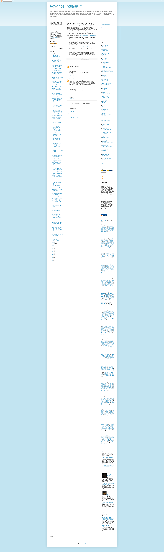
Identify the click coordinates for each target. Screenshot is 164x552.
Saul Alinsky (111, 412)
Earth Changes (106, 285)
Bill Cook (106, 238)
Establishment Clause (104, 292)
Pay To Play (109, 387)
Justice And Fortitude (105, 81)
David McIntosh (107, 271)
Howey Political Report (106, 137)
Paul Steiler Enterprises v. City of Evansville (88, 35)
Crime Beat (103, 265)
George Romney (104, 300)
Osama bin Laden (104, 382)
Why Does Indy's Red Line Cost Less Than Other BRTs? (57, 235)
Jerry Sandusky (108, 328)
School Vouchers (103, 413)
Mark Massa (104, 358)
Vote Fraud (110, 439)
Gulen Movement (108, 305)
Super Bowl (104, 423)
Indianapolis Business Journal (107, 142)
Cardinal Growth (103, 247)
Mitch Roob (106, 372)
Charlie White (109, 252)
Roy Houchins (105, 409)
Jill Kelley (111, 329)
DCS (112, 273)
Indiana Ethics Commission (107, 312)
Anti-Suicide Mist (110, 226)
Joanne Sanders (109, 330)
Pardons (106, 383)
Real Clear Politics (105, 154)
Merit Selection (111, 365)
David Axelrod (107, 269)
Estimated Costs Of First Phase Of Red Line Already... (57, 166)
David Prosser (109, 272)
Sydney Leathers (106, 425)
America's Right (105, 45)
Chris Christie (112, 253)
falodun (102, 294)
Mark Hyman (103, 357)
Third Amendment (104, 428)
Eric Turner (107, 289)
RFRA (108, 402)
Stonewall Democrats (104, 422)
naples (102, 374)
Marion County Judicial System (108, 356)
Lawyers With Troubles (106, 84)
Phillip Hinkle (111, 390)
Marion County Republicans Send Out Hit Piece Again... (57, 71)
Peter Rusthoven (110, 389)
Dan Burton (103, 266)
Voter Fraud (103, 440)
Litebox (110, 348)
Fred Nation (107, 298)
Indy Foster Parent (105, 74)
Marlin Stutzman (110, 358)
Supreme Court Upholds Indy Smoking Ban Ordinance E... (57, 171)
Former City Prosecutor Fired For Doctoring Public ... (57, 113)
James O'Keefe (104, 326)
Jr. (101, 339)
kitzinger (109, 343)
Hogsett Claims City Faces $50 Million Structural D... (57, 190)
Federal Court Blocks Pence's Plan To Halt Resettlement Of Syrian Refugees (108, 466)
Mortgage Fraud (111, 373)
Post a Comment (71, 113)
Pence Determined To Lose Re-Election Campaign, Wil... (57, 59)
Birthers (102, 239)
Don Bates (103, 280)
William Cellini (112, 443)
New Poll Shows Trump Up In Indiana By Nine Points (57, 56)
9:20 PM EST (72, 67)
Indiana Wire (104, 141)
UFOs (113, 435)
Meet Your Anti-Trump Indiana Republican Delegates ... (57, 156)
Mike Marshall (103, 369)
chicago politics (107, 253)
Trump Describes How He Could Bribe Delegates (56, 144)
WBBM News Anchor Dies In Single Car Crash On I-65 (56, 233)
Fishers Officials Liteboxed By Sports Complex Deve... (57, 237)
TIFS (110, 429)
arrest (109, 229)
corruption (106, 264)
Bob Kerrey (111, 239)
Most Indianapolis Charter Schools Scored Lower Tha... (57, 139)
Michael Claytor (110, 366)
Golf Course (108, 302)
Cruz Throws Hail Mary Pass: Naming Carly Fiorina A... (57, 73)
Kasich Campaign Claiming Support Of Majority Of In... (57, 141)
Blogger (86, 543)
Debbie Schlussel (105, 55)
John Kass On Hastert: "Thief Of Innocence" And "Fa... (57, 61)
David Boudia (112, 269)
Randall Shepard (111, 397)
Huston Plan (110, 310)
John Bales (103, 334)
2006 (52, 260)
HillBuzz (103, 63)
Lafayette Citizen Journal (106, 83)
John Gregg (108, 335)
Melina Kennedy (109, 364)
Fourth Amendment (110, 296)
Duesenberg (103, 283)
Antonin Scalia (103, 227)
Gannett (107, 299)
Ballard (107, 230)
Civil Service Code (108, 258)
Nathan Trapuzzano (107, 374)
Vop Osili (104, 439)
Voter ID (108, 440)
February (53, 243)
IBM (113, 310)
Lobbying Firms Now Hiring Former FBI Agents (56, 108)
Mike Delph (111, 368)
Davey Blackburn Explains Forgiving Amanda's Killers (57, 91)
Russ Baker (104, 102)
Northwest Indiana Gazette (106, 93)
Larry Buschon (108, 344)
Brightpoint (107, 243)
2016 (52, 53)
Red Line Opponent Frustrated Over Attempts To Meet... (57, 199)
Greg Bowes (111, 303)
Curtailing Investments (109, 265)
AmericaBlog (104, 46)
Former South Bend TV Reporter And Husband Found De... (57, 130)
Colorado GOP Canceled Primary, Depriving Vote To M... (57, 176)
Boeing (102, 240)
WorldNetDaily (104, 166)
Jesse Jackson (107, 329)
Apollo (109, 227)
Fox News (104, 134)
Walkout (112, 440)
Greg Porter (103, 304)
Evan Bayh (103, 293)
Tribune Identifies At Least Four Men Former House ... (57, 208)
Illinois (106, 311)
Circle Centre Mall (109, 256)
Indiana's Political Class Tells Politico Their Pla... (57, 194)
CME (113, 259)
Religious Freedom (104, 401)
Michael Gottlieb (104, 367)
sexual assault (103, 417)
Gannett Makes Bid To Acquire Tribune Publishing (57, 87)
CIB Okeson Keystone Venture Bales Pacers (107, 255)
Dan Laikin (112, 266)
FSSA (103, 299)
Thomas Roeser (105, 429)
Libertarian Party (103, 347)
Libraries (109, 347)
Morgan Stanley (105, 373)
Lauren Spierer (104, 345)
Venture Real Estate (104, 437)
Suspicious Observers (106, 157)
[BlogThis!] (84, 59)
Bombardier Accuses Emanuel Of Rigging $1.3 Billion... (57, 161)
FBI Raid (109, 294)
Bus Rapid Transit (108, 245)
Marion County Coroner (105, 354)
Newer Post (69, 115)
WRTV (103, 162)
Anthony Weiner (103, 226)
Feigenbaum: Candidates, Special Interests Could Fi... (57, 201)
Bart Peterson (110, 232)
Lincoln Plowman (104, 348)
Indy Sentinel (104, 75)
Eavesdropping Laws (105, 286)
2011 (52, 253)
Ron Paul (112, 408)
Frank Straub (112, 297)
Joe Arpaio (106, 331)
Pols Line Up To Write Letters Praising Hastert (57, 104)
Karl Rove (106, 341)
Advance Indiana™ (66, 6)
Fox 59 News (104, 133)
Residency (103, 402)
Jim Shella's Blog (105, 79)
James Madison (112, 325)
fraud (103, 298)
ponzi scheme (104, 392)
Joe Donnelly (111, 331)
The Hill (103, 159)
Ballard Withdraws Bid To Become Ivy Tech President (57, 220)
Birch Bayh (111, 238)
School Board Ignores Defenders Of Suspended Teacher (108, 484)
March (53, 242)
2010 (52, 254)
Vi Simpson (107, 438)
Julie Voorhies (103, 340)
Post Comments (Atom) (75, 117)
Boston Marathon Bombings (109, 240)
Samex (102, 412)
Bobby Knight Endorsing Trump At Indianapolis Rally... (57, 66)
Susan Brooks (111, 423)
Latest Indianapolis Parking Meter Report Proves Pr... (56, 96)
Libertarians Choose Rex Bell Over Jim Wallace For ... (57, 99)
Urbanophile (104, 113)
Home (82, 115)
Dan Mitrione (104, 267)
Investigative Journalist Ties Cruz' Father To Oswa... (56, 185)
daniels (102, 269)
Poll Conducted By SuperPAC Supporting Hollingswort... (57, 174)
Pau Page (109, 385)
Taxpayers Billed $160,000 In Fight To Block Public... (57, 228)
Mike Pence (109, 369)
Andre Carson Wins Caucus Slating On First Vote (110, 474)
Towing (106, 435)
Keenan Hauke (111, 341)
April (52, 54)
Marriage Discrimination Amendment (107, 359)
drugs (112, 281)
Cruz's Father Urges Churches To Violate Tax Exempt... (57, 146)
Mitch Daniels (110, 370)
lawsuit (102, 346)
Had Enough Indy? (105, 62)
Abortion (109, 220)
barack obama (104, 231)
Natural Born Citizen (110, 375)
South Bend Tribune (105, 155)
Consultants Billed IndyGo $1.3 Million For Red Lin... (57, 124)
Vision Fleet (112, 438)
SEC (109, 415)
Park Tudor (111, 383)
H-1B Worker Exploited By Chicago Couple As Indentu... (57, 169)
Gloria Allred (103, 302)
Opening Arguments (105, 96)
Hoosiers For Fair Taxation (106, 67)
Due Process (110, 282)
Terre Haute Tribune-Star (106, 158)
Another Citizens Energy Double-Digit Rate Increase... (57, 111)
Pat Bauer (111, 384)
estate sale (111, 292)
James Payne (111, 326)
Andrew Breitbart (107, 224)
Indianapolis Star (105, 145)
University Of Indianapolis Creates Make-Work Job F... (57, 120)
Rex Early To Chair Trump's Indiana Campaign (56, 225)
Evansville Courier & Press (106, 129)
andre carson (111, 222)
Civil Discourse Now (105, 53)
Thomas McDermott (111, 428)
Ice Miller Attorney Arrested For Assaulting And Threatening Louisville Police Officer (110, 493)
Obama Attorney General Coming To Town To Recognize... (56, 180)
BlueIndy (106, 239)
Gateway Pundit (105, 59)
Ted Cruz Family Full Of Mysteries (56, 101)
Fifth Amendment (108, 295)
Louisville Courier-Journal (106, 147)
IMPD (113, 311)
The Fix (103, 110)
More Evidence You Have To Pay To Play (56, 215)
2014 (52, 248)
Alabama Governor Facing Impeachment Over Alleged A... (57, 217)
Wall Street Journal (104, 441)
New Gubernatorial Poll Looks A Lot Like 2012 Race (57, 78)
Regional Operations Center (106, 400)
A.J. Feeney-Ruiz (104, 220)
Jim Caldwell (103, 330)
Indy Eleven (107, 320)
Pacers (110, 382)
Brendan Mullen (110, 241)
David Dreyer (104, 270)
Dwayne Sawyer (109, 284)
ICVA (103, 311)
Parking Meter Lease (104, 384)
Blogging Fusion (105, 50)
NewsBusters (104, 89)
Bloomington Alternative (106, 121)
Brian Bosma (103, 242)
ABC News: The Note (106, 120)
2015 (52, 247)
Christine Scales (105, 254)
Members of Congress (104, 365)
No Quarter (104, 92)
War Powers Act (110, 441)
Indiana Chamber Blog (106, 70)
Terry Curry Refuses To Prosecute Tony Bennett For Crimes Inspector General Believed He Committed (108, 518)
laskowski (113, 344)
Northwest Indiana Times (106, 151)
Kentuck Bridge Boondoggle (105, 342)
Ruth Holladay (104, 104)
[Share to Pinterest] (88, 59)
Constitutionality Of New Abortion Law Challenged (56, 203)
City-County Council (109, 257)
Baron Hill (104, 232)
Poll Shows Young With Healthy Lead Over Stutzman (57, 84)
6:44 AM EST (72, 75)
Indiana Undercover (110, 317)
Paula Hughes (103, 387)
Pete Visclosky (103, 389)
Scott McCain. (106, 414)
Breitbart (103, 123)
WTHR (103, 163)
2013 (52, 250)
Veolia (103, 438)
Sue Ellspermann (111, 422)
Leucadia (110, 346)
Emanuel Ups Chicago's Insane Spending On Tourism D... (57, 132)
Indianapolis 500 (103, 318)
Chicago (102, 253)
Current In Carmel (105, 127)
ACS (113, 220)
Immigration (109, 311)
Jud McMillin (106, 339)
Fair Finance (109, 293)
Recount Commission (106, 398)
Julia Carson (111, 339)
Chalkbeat (104, 51)
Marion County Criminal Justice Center (107, 355)
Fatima (106, 294)
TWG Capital (110, 435)
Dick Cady (109, 278)
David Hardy (109, 270)
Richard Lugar (108, 403)
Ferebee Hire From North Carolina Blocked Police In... (57, 158)
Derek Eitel (104, 278)
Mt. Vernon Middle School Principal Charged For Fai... (57, 68)
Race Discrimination (108, 396)
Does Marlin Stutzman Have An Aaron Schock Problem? (57, 116)
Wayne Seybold (104, 442)
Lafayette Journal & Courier (107, 146)
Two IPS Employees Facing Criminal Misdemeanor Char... (56, 163)
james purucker (103, 327)
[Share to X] (85, 59)
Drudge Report (104, 128)
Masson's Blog (104, 85)
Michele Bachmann (104, 368)
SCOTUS (103, 105)
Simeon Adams (110, 417)
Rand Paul (106, 397)
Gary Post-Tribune (105, 136)
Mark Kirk (107, 357)
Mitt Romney (112, 372)
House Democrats (104, 310)
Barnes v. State (111, 231)
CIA (110, 254)
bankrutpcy (111, 230)
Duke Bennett (103, 284)
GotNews (103, 61)
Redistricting (111, 399)
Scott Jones (109, 413)
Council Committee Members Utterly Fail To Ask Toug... (57, 223)
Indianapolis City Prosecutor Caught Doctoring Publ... (56, 118)
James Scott (109, 327)
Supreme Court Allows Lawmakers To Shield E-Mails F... (56, 127)
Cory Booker (111, 264)
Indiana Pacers (108, 314)
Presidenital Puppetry (106, 97)
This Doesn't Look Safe (56, 210)
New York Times (105, 149)
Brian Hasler (109, 242)
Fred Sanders (112, 298)
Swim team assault (111, 424)
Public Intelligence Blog (106, 100)
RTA (110, 409)
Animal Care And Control (109, 225)
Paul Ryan (111, 386)
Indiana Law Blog (105, 72)
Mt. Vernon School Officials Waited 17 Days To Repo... (57, 240)
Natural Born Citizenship (107, 376)
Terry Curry (111, 427)
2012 (52, 251)
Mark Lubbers (112, 357)
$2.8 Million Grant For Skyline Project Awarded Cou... (57, 212)
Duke (112, 283)
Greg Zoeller (108, 304)
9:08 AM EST (72, 98)
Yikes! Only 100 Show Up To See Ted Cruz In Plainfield (57, 94)
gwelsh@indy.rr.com (53, 37)
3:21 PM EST (72, 111)
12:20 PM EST (72, 105)
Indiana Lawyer (105, 140)
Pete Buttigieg (111, 388)
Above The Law (105, 44)
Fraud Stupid (104, 58)
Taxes (102, 427)
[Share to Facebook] (86, 59)
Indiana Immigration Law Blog (107, 71)
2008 (52, 257)
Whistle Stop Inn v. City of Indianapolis (87, 46)
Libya (112, 347)
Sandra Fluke (106, 412)
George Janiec (112, 299)
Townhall (103, 111)
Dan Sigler (109, 267)
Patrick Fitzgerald (104, 385)
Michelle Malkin (105, 87)
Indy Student (104, 76)
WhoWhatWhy (104, 115)
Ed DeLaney (111, 286)
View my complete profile (105, 24)
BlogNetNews (104, 49)
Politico (103, 153)
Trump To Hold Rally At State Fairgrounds (56, 135)
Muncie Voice (104, 88)
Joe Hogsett (103, 332)
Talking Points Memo (105, 109)
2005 (52, 262)
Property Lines (104, 98)
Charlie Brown (103, 252)
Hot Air (103, 68)
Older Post (95, 115)
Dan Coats (108, 266)
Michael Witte (111, 367)
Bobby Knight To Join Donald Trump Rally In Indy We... (57, 82)
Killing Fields (104, 343)
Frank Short (107, 297)
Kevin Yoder (112, 342)
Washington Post (105, 164)
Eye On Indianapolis (105, 57)
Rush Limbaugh (108, 410)
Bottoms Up (105, 241)
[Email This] (83, 59)
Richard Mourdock (105, 404)
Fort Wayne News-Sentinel (106, 132)
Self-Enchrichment (110, 416)
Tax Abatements (110, 426)
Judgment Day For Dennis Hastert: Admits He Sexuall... (57, 75)
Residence (111, 401)
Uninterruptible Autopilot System (108, 436)
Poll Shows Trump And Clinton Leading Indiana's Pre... (57, 106)
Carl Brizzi (109, 247)
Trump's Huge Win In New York (57, 122)
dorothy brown (108, 281)
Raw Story (104, 101)
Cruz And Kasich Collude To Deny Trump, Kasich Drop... (57, 89)
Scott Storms (111, 414)
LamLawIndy (72, 78)
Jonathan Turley (105, 80)
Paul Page (107, 386)
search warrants (103, 415)
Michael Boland (103, 366)
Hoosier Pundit (104, 66)
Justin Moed (109, 340)
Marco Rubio (111, 353)
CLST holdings (109, 259)
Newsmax (104, 150)
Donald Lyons (108, 280)
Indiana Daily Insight (105, 138)
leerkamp (106, 346)
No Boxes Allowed (105, 91)
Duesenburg (108, 283)
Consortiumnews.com (106, 125)
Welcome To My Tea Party (106, 114)
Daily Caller (104, 54)
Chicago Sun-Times (105, 124)
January (53, 245)
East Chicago (112, 285)
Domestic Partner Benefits (109, 279)
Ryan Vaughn (109, 411)
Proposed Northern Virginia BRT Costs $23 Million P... (56, 187)
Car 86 (112, 246)
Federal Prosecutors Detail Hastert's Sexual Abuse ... (56, 196)
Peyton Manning (104, 390)
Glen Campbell (111, 300)
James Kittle (106, 325)
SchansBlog (104, 106)
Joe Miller (109, 332)
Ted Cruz (105, 427)
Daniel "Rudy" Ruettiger (109, 268)
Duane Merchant (104, 282)
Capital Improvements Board (105, 246)
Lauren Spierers (110, 345)
